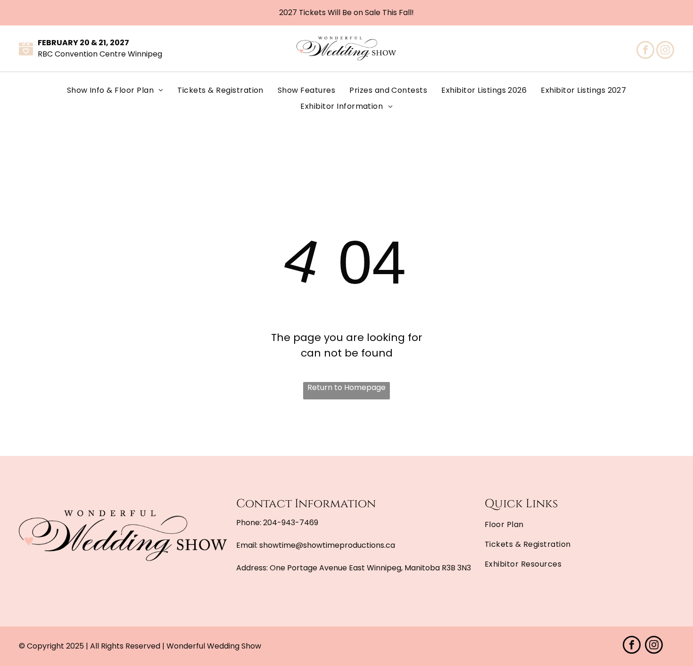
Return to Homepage (346, 387)
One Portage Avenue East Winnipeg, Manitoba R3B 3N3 (370, 567)
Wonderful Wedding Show (213, 646)
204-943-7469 (290, 522)
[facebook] (645, 51)
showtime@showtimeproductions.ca (327, 545)
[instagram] (665, 51)
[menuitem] (115, 90)
